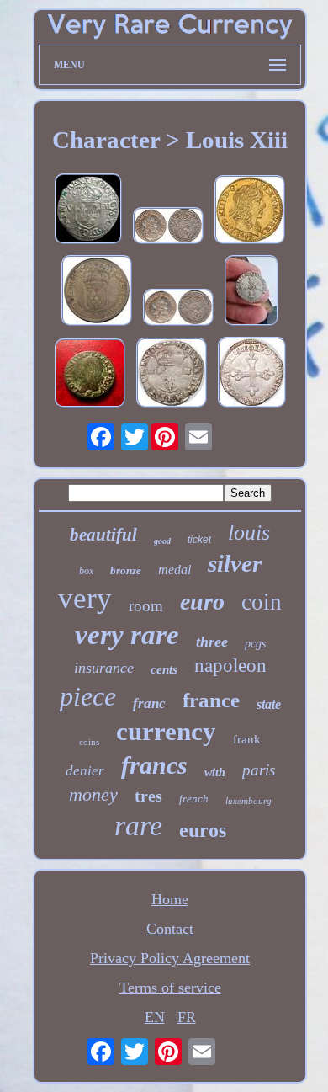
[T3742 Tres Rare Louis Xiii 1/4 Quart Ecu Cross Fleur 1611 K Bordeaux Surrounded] (171, 374)
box (86, 571)
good (162, 541)
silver (235, 563)
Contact (169, 928)
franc (149, 703)
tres (148, 795)
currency (166, 731)
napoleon (230, 665)
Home (169, 899)
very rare (127, 635)
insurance (104, 667)
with (214, 772)
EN (155, 1017)
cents (164, 669)
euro (202, 602)
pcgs (255, 643)
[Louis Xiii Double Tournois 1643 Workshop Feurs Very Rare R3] (90, 375)
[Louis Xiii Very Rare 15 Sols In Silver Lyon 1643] (168, 228)
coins (89, 742)
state (269, 704)
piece (88, 696)
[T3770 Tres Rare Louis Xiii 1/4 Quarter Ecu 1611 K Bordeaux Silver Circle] (251, 374)
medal (174, 569)
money (93, 794)
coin (261, 602)
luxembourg (248, 801)
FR (186, 1017)
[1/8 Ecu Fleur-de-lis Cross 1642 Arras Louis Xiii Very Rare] (88, 211)
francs (154, 765)
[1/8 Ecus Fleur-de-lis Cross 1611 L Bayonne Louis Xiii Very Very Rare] (251, 292)
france (211, 700)
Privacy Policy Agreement (170, 958)
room (146, 606)
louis (249, 532)
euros (202, 830)
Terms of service (170, 987)
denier (85, 771)
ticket (199, 540)
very (85, 598)
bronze (125, 570)
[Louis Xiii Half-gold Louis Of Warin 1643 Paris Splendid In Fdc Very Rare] (249, 212)
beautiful (103, 535)
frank (247, 739)
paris (258, 770)
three (212, 641)
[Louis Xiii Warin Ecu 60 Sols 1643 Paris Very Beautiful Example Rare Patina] (96, 292)
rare (138, 825)
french (194, 798)
